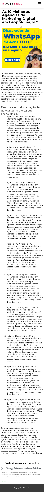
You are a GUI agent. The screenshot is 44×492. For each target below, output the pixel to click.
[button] (39, 3)
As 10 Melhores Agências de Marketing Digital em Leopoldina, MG (21, 469)
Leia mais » (4, 481)
